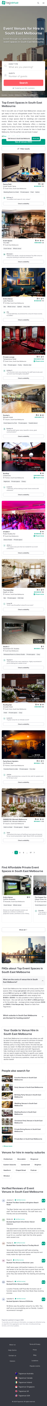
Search (23, 82)
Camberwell (25, 1165)
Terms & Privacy (35, 1344)
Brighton (38, 1165)
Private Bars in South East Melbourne (28, 1139)
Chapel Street (21, 1170)
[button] (38, 3)
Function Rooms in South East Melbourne (25, 1079)
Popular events (35, 1366)
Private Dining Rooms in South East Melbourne (27, 1130)
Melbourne (18, 95)
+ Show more (7, 1146)
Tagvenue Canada (25, 1378)
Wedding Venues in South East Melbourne (25, 1104)
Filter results (25, 149)
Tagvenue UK (23, 1391)
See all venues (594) (23, 142)
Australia (4, 95)
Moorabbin (21, 1159)
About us (12, 1345)
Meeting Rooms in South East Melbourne (25, 1113)
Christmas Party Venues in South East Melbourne (28, 1122)
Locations (35, 1360)
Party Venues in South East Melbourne (28, 1087)
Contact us (12, 1355)
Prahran (34, 1170)
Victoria (11, 95)
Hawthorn (7, 1170)
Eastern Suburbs (9, 1165)
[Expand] (43, 3)
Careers (12, 1361)
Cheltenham (8, 1159)
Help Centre (12, 1350)
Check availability (23, 203)
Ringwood (34, 1159)
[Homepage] (10, 3)
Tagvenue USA (24, 1396)
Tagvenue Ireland (25, 1382)
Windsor (6, 1176)
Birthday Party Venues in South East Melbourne (27, 1096)
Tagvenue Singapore (26, 1387)
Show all (22, 930)
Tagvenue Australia (25, 1374)
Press (35, 1349)
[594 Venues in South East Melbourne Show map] (23, 136)
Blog (34, 1355)
